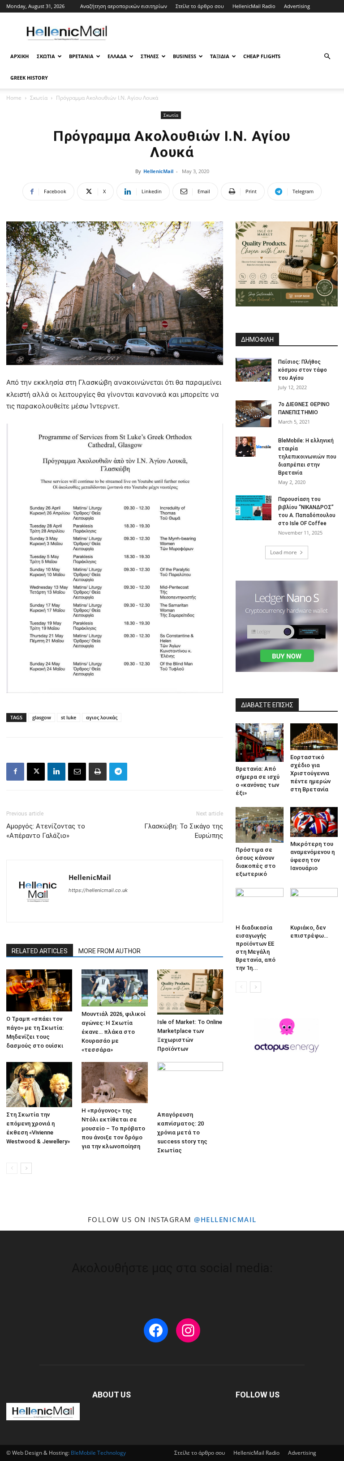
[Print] (98, 772)
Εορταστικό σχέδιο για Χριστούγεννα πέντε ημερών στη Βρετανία (310, 773)
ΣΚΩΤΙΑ (46, 56)
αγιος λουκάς (101, 717)
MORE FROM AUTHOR (109, 951)
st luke (68, 717)
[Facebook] (15, 772)
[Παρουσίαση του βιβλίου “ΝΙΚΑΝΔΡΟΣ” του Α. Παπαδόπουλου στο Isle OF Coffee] (253, 507)
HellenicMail (158, 171)
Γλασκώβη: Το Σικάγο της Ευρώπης (183, 831)
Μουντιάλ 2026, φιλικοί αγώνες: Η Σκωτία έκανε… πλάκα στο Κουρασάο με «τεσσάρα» (114, 1032)
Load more (283, 552)
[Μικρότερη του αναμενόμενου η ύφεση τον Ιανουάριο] (314, 822)
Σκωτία (38, 98)
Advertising (297, 6)
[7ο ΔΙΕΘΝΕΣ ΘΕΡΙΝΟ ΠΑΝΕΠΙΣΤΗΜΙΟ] (253, 413)
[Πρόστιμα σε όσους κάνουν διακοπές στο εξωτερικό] (260, 825)
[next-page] (26, 1168)
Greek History (29, 77)
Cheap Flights (261, 56)
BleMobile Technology (98, 1453)
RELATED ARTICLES (40, 951)
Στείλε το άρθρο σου (200, 6)
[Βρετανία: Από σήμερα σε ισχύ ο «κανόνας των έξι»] (260, 742)
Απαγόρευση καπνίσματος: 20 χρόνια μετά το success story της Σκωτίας (182, 1132)
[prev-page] (11, 1168)
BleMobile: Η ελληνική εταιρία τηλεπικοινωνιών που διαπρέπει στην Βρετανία (307, 456)
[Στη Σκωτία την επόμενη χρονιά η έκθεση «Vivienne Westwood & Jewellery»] (39, 1084)
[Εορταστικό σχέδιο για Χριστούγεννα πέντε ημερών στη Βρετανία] (314, 736)
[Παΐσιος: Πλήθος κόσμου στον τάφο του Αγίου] (253, 370)
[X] (36, 772)
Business (184, 56)
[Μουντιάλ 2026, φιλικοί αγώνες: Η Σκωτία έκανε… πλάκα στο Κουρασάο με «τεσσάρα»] (114, 988)
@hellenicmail (225, 1219)
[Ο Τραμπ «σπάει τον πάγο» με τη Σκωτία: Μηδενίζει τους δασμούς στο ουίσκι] (39, 990)
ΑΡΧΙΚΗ (19, 56)
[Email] (77, 772)
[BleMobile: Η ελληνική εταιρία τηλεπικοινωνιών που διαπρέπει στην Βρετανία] (253, 447)
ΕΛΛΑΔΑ (117, 56)
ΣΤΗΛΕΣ (150, 56)
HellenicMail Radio (253, 6)
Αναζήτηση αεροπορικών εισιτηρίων (123, 6)
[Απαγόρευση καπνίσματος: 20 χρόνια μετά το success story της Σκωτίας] (190, 1084)
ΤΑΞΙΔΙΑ (219, 56)
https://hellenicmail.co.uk (98, 890)
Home (14, 98)
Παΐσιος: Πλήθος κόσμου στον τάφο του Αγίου (302, 370)
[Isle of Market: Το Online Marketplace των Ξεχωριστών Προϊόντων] (190, 992)
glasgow (41, 717)
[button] (327, 56)
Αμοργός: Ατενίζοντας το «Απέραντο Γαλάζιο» (45, 831)
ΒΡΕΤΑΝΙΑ (81, 56)
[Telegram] (118, 772)
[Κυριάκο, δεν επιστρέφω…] (314, 904)
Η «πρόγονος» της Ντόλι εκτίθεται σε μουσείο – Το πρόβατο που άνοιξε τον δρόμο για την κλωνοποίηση (113, 1128)
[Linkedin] (56, 772)
